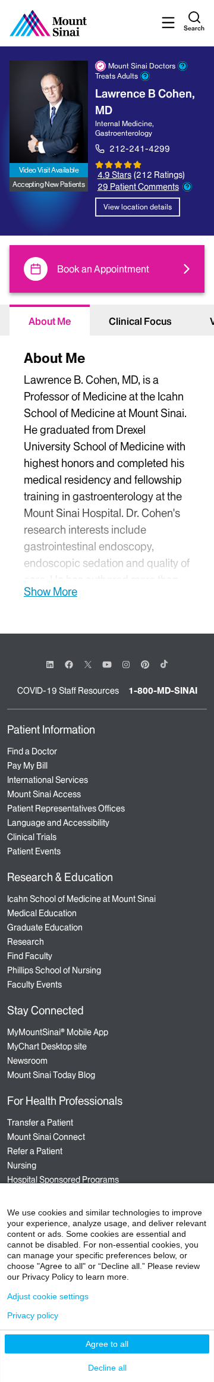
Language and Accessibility (58, 822)
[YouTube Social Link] (107, 663)
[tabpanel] (107, 473)
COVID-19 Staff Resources (68, 690)
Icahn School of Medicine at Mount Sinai (81, 899)
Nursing (21, 1165)
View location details (137, 206)
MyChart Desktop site (47, 1046)
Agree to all (107, 1344)
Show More (50, 591)
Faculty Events (34, 984)
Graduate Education (45, 927)
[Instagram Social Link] (126, 664)
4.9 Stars (114, 175)
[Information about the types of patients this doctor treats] (145, 76)
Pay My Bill (27, 765)
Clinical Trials (31, 837)
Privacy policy (32, 1315)
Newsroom (27, 1060)
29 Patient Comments (138, 186)
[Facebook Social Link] (69, 663)
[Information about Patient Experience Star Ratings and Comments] (187, 187)
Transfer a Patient (40, 1122)
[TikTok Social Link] (164, 664)
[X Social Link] (88, 664)
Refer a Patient (34, 1151)
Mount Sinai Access (44, 794)
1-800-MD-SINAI (162, 690)
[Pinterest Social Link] (145, 664)
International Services (47, 780)
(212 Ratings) (159, 175)
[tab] (50, 320)
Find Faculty (29, 956)
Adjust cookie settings (48, 1296)
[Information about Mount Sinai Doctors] (182, 66)
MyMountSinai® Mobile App (57, 1032)
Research (25, 941)
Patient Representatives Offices (66, 808)
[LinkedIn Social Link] (50, 664)
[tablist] (107, 320)
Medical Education (42, 913)
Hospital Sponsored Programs (63, 1179)
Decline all (107, 1367)
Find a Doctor (32, 751)
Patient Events (34, 851)
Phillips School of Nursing (54, 970)
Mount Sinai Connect (46, 1137)
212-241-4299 (139, 148)
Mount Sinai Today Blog (51, 1075)
